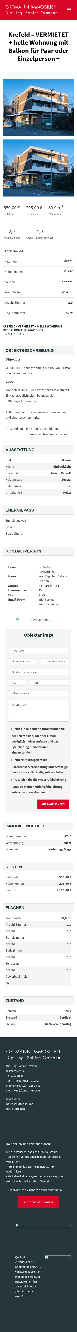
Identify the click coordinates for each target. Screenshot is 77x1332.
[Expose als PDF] (72, 332)
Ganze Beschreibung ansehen (48, 434)
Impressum (13, 1099)
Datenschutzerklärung (19, 1104)
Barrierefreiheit (15, 1108)
